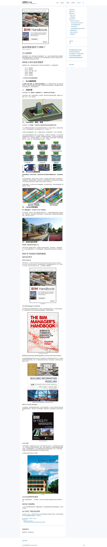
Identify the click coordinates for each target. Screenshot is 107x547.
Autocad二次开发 (73, 20)
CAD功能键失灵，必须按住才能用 (76, 53)
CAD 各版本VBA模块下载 (74, 51)
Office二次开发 (73, 32)
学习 (26, 519)
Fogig (36, 545)
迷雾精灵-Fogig (27, 2)
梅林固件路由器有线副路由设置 (75, 57)
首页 (57, 2)
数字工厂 (72, 15)
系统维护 (72, 34)
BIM (24, 519)
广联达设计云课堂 (39, 514)
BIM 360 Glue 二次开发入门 (28, 520)
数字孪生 (73, 2)
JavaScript (73, 26)
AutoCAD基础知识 (75, 24)
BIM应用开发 (26, 518)
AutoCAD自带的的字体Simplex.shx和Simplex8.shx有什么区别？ (35, 522)
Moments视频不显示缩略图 (75, 55)
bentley (28, 514)
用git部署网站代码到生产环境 (75, 49)
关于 (70, 43)
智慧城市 (72, 17)
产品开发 (67, 2)
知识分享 (79, 2)
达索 (32, 514)
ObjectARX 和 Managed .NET (77, 28)
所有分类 (30, 518)
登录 (33, 532)
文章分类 (62, 2)
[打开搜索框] (83, 2)
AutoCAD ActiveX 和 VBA (76, 22)
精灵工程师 (71, 64)
